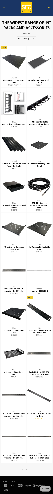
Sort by (26, 34)
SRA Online (11, 481)
